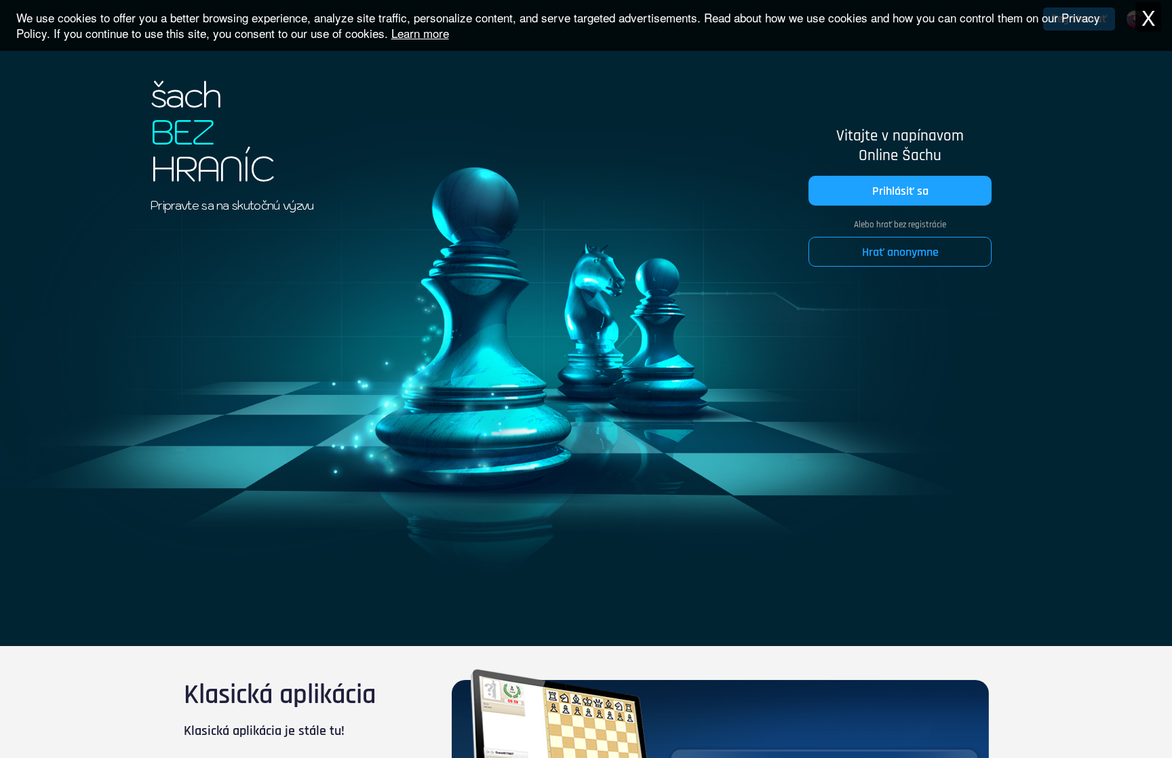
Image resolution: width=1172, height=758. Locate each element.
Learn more (420, 32)
